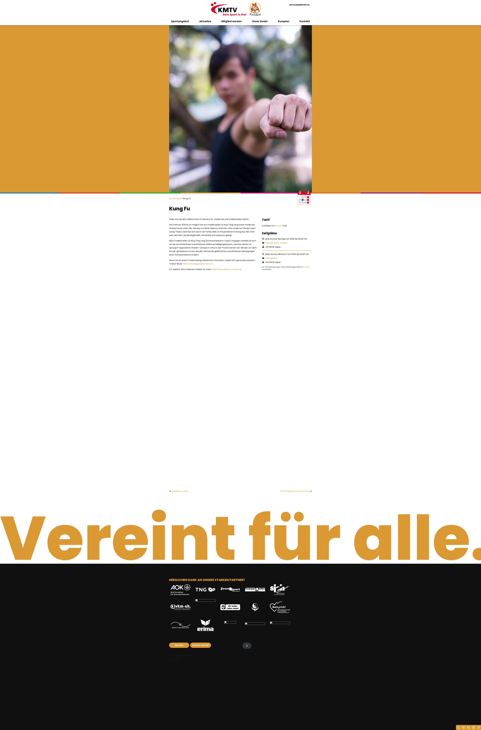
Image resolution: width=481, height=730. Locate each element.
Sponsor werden (200, 645)
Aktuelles (205, 21)
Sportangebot (180, 21)
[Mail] (468, 727)
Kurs (179, 198)
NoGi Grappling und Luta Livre (294, 491)
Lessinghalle (271, 258)
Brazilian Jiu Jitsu (180, 491)
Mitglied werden (231, 21)
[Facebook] (478, 727)
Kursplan (283, 21)
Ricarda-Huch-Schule (276, 242)
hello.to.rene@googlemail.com (198, 263)
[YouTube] (463, 727)
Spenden (179, 645)
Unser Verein (260, 21)
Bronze (278, 225)
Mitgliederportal (299, 5)
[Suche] (458, 727)
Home (172, 198)
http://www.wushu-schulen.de (227, 269)
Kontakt (304, 21)
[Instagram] (473, 727)
